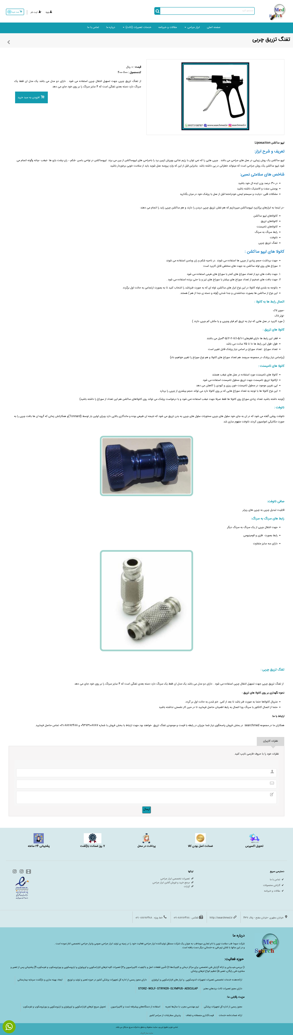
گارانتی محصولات (271, 886)
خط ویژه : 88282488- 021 (149, 918)
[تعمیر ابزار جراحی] (15, 872)
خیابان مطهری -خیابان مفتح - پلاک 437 (263, 918)
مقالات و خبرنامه (167, 28)
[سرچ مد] (21, 872)
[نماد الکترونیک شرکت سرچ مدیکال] (22, 899)
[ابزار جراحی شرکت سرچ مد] (277, 20)
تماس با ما (93, 28)
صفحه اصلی (213, 28)
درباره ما (110, 28)
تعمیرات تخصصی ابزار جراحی (175, 879)
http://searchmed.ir (221, 918)
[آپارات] (28, 872)
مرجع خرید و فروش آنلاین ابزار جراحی (171, 883)
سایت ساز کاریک (146, 1033)
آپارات (187, 887)
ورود (47, 12)
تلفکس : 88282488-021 (186, 918)
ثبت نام (34, 12)
